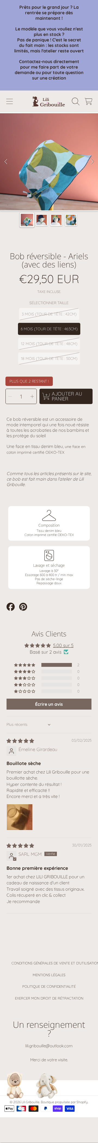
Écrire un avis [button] (49, 704)
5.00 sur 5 (63, 645)
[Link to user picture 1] (20, 817)
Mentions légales (49, 975)
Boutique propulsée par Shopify (64, 1102)
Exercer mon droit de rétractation (49, 998)
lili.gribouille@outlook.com (49, 1045)
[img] (20, 741)
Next (92, 162)
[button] (10, 101)
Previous (5, 162)
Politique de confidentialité (49, 986)
